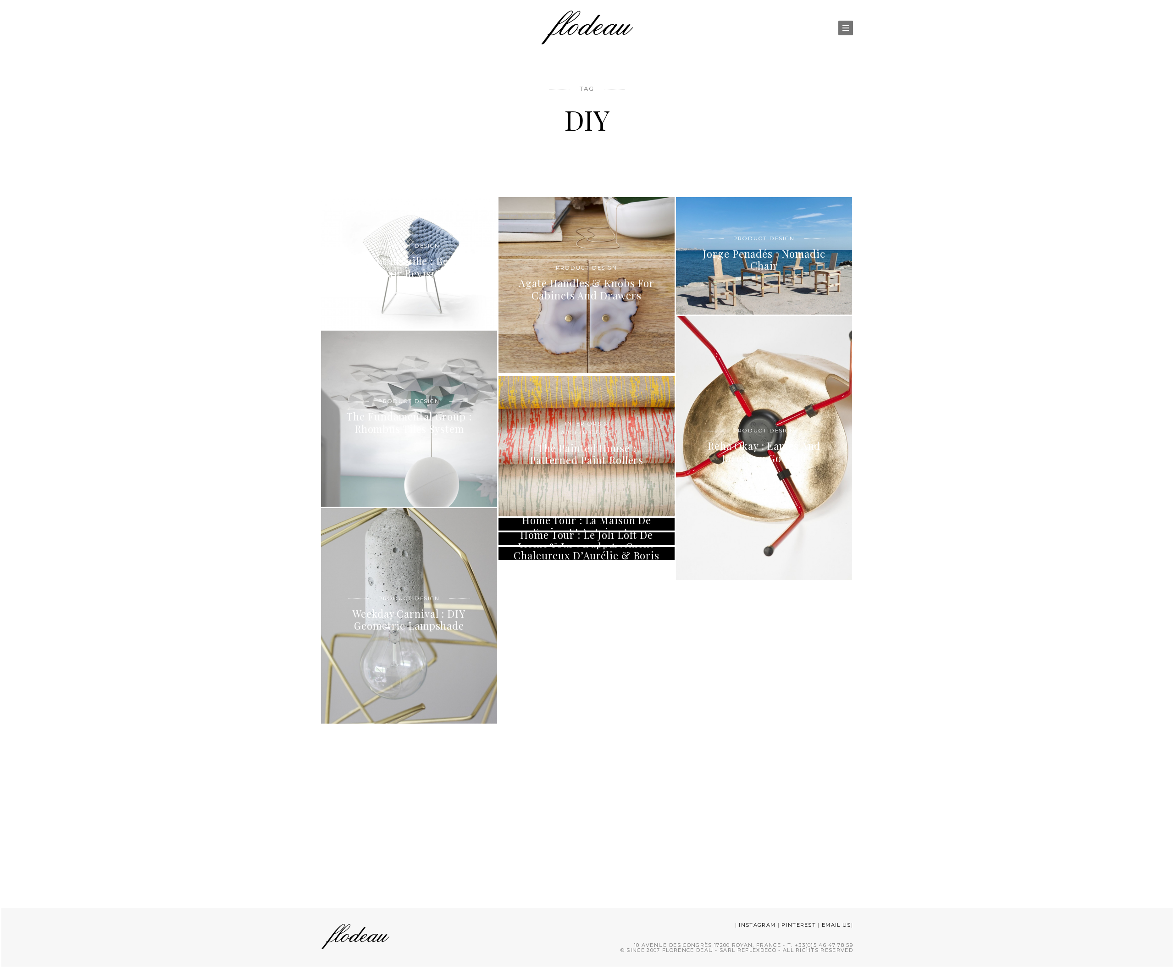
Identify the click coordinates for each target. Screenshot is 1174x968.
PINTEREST (798, 925)
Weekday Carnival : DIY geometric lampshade (409, 619)
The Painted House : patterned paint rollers (586, 454)
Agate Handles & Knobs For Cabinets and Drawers (586, 289)
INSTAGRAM (757, 925)
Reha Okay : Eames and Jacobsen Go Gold (764, 452)
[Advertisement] (587, 813)
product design (409, 245)
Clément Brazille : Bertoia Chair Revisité (409, 267)
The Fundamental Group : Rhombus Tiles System (408, 422)
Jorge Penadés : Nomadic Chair (764, 259)
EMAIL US (836, 925)
